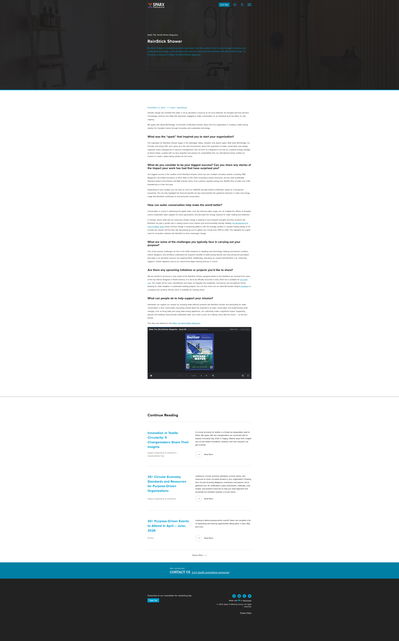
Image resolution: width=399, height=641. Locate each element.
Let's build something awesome (210, 572)
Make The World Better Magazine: (186, 323)
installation (244, 286)
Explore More (198, 555)
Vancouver (247, 600)
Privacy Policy (245, 613)
